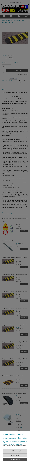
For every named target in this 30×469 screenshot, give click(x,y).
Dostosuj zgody (15, 455)
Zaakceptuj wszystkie (15, 459)
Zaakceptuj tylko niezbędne (15, 450)
